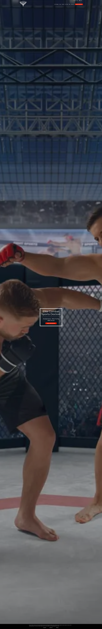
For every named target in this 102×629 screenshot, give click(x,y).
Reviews (63, 4)
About (60, 4)
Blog (69, 4)
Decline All (51, 627)
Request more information (51, 323)
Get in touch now (76, 0)
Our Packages (56, 4)
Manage (57, 627)
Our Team (66, 4)
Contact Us (72, 4)
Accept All (44, 627)
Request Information (79, 4)
